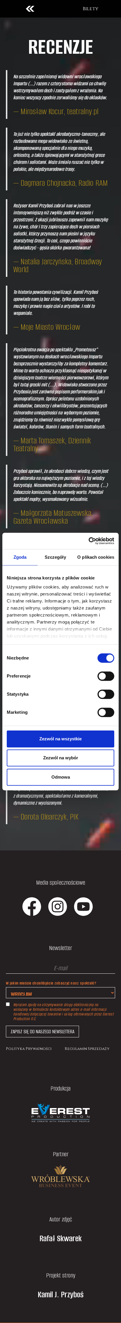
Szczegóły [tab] (55, 557)
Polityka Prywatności (29, 1048)
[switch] (106, 676)
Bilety (90, 9)
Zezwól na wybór (60, 757)
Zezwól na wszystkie (60, 738)
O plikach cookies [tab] (95, 557)
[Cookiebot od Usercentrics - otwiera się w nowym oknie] (88, 541)
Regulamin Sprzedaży (87, 1048)
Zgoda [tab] (20, 557)
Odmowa (60, 777)
